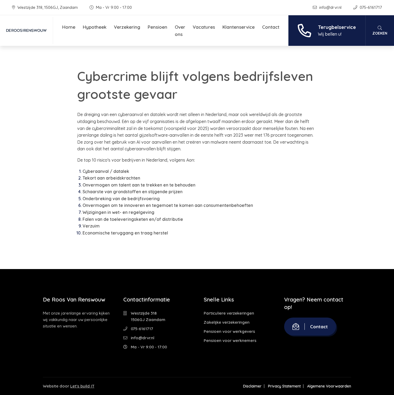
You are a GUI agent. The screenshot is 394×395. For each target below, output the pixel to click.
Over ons (180, 30)
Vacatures (204, 27)
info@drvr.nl (330, 7)
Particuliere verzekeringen (229, 313)
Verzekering (127, 27)
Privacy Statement (284, 386)
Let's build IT (82, 386)
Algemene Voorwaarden (329, 386)
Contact (270, 27)
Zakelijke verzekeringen (227, 322)
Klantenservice (238, 27)
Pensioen (157, 27)
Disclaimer (252, 386)
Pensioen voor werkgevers (229, 331)
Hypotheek (94, 27)
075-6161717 (370, 7)
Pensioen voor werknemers (230, 340)
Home (68, 27)
